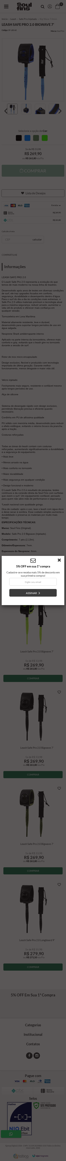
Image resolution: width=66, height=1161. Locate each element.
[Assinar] (33, 593)
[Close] (60, 561)
